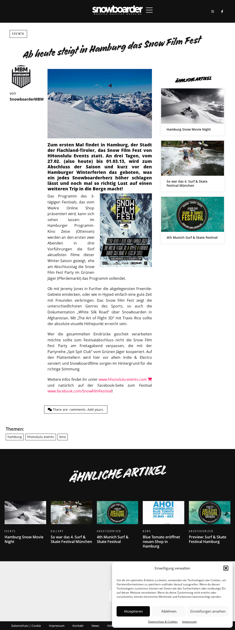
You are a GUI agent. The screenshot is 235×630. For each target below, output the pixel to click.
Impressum (189, 622)
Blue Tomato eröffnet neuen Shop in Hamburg (163, 527)
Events (18, 34)
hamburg (15, 437)
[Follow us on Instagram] (212, 11)
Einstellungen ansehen (208, 611)
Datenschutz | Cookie (26, 626)
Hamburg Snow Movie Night (192, 111)
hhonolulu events (40, 437)
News (95, 626)
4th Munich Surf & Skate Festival (192, 220)
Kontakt (78, 626)
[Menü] (149, 10)
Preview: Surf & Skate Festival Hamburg (209, 525)
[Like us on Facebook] (222, 11)
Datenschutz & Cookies (163, 622)
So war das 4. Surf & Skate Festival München (192, 166)
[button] (226, 568)
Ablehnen (168, 611)
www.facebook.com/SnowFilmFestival (80, 391)
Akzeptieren (133, 611)
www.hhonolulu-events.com (123, 379)
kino (62, 437)
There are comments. (78, 409)
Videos (111, 626)
